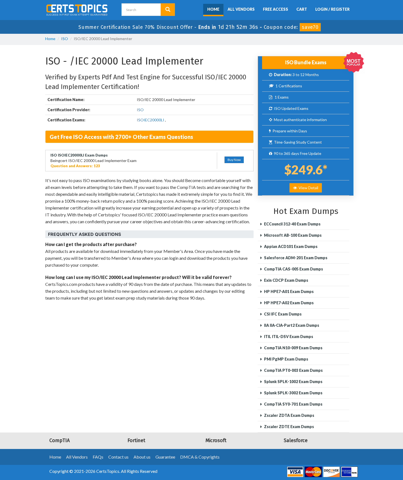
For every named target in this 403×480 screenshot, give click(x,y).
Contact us (118, 456)
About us (142, 456)
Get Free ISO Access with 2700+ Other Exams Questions (121, 136)
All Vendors (241, 9)
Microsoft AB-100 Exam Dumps (292, 235)
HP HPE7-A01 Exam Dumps (288, 291)
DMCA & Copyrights (200, 456)
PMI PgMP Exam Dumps (285, 359)
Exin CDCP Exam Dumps (285, 280)
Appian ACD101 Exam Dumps (290, 246)
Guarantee (165, 456)
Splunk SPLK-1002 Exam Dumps (292, 381)
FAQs (98, 456)
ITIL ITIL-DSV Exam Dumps (288, 336)
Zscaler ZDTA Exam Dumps (288, 415)
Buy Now (234, 160)
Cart (301, 9)
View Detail (307, 187)
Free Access (275, 9)
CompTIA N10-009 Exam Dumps (292, 347)
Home (213, 9)
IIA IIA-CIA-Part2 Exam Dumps (291, 325)
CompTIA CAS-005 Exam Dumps (293, 269)
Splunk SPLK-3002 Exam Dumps (292, 392)
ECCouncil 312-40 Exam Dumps (291, 224)
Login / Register (332, 9)
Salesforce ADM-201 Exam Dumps (295, 257)
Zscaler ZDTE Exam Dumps (288, 426)
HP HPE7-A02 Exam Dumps (288, 302)
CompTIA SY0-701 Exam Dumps (292, 404)
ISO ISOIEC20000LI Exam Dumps (79, 155)
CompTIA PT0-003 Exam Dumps (293, 370)
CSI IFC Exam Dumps (282, 314)
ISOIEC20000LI (150, 120)
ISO (64, 38)
